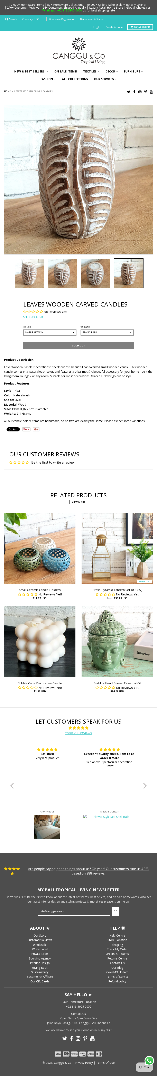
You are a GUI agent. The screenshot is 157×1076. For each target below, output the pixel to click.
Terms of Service (117, 977)
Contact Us (117, 963)
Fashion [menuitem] (46, 79)
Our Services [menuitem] (104, 79)
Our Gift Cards (39, 981)
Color (27, 327)
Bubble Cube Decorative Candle (40, 683)
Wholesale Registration (62, 19)
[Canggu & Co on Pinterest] (145, 92)
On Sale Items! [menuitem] (65, 71)
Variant (85, 327)
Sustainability (39, 972)
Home (7, 91)
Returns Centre (117, 958)
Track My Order (117, 949)
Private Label (39, 954)
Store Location (117, 940)
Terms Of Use (105, 1063)
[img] (78, 728)
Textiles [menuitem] (89, 71)
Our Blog (117, 968)
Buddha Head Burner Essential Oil (117, 683)
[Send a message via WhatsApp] (149, 1060)
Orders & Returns (117, 954)
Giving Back (39, 968)
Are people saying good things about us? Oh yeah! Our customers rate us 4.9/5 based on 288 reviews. (88, 871)
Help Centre (117, 935)
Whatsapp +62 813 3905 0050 (62, 10)
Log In (96, 27)
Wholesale (40, 945)
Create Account (114, 27)
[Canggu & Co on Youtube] (151, 92)
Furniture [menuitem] (132, 71)
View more (78, 501)
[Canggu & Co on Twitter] (128, 92)
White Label (40, 949)
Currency (27, 19)
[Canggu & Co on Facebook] (134, 92)
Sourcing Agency (40, 958)
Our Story (40, 935)
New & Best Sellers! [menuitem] (29, 71)
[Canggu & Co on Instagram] (139, 92)
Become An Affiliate (91, 19)
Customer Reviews (39, 940)
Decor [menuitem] (110, 71)
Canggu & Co (63, 1063)
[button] (33, 311)
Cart (142, 27)
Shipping (117, 945)
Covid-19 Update (117, 972)
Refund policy (117, 981)
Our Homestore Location (79, 1002)
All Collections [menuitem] (75, 79)
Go (115, 911)
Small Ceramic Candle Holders (40, 590)
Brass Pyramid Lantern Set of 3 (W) (117, 590)
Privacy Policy (84, 1063)
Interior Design (40, 963)
